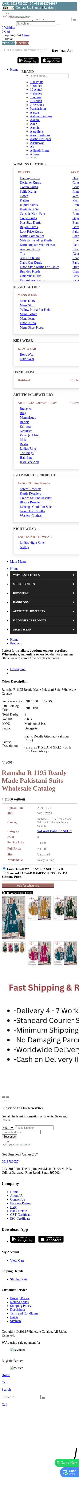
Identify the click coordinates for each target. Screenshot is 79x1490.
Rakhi (24, 444)
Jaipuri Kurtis (29, 205)
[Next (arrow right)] (7, 1100)
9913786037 (10, 1161)
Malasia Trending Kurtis (36, 240)
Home (14, 69)
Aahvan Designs (41, 116)
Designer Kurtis (30, 182)
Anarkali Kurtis (30, 249)
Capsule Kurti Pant (32, 213)
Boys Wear (27, 354)
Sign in (36, 7)
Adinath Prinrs (39, 150)
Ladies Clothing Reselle (34, 483)
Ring (23, 413)
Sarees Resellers (30, 489)
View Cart (8, 43)
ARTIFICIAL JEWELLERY (37, 402)
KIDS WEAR (27, 348)
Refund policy (19, 1302)
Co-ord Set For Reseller (35, 498)
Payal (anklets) (29, 435)
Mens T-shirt (28, 314)
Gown (24, 196)
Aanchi (35, 127)
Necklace (26, 431)
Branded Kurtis (30, 271)
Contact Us (23, 7)
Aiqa (33, 158)
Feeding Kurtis (30, 178)
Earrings (25, 426)
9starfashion (38, 108)
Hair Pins (26, 457)
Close (25, 35)
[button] (39, 1484)
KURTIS (24, 172)
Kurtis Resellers (30, 493)
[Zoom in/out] (7, 1097)
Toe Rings (26, 453)
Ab (32, 146)
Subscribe (9, 1136)
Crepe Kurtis (28, 218)
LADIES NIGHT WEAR (35, 537)
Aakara (35, 120)
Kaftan (24, 200)
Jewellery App (29, 462)
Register (49, 7)
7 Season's (37, 105)
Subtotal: (7, 39)
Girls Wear (27, 359)
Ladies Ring (28, 448)
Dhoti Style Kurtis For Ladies (39, 267)
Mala (23, 439)
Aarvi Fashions (40, 135)
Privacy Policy (19, 1298)
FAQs (14, 1317)
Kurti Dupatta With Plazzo (37, 245)
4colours (35, 97)
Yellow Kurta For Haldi (35, 309)
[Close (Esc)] (3, 1097)
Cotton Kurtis (29, 187)
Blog (13, 1207)
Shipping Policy (20, 1306)
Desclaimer (17, 1309)
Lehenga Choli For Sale (36, 507)
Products (16, 643)
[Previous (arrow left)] (3, 1100)
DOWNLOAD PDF (19, 893)
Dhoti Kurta (28, 323)
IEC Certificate (20, 1218)
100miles (36, 86)
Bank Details (18, 1211)
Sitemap (15, 1321)
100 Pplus (36, 82)
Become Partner (20, 1203)
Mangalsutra (28, 417)
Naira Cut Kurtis (31, 262)
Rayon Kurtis (29, 227)
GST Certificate (20, 1214)
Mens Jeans (27, 318)
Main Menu (18, 561)
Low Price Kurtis (31, 231)
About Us (16, 1195)
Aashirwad (37, 143)
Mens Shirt (27, 305)
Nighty (24, 547)
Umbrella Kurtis (30, 276)
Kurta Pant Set (29, 209)
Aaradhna (36, 131)
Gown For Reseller (32, 511)
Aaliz (33, 124)
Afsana (34, 154)
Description (17, 669)
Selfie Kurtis (28, 191)
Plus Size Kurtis (30, 222)
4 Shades (36, 93)
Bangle (24, 422)
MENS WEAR (27, 295)
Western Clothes (31, 515)
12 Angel (36, 89)
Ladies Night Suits (32, 542)
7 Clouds (36, 101)
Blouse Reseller (30, 502)
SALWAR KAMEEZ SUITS (54, 831)
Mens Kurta (28, 301)
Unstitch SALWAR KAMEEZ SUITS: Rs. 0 (35, 869)
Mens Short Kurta (32, 327)
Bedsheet (24, 380)
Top (22, 253)
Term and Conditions (24, 1313)
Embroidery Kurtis (32, 280)
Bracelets (26, 408)
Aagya (34, 112)
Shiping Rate (18, 1279)
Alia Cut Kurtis (30, 258)
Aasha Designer (40, 139)
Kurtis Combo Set (32, 236)
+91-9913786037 (16, 3)
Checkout (22, 43)
